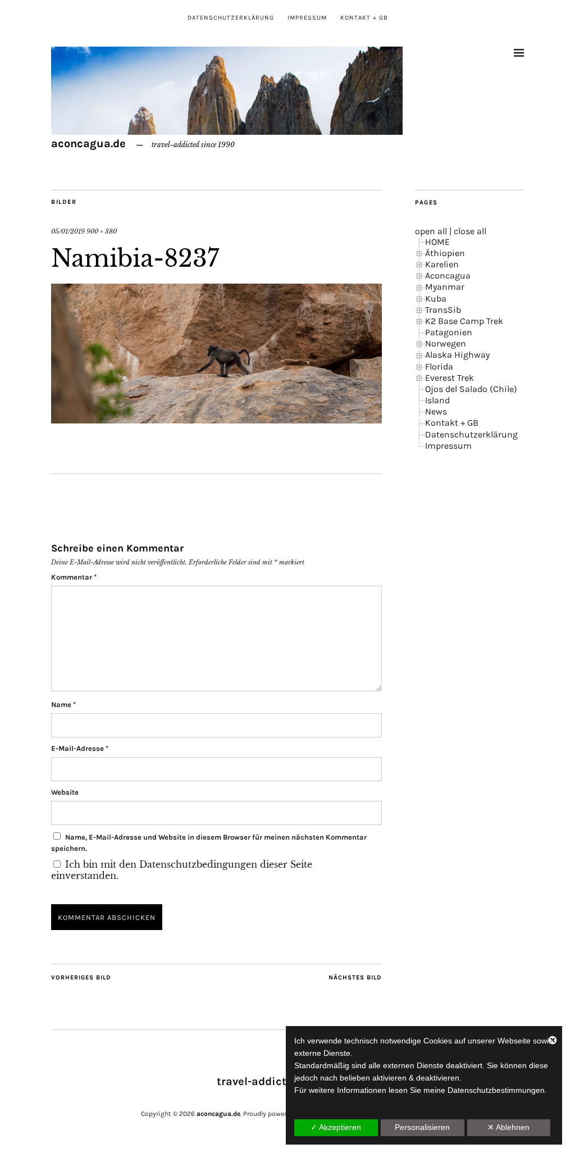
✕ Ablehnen (508, 1127)
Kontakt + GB (364, 17)
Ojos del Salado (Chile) (471, 389)
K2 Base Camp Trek (464, 321)
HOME (437, 241)
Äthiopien (445, 253)
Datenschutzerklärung (231, 17)
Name (63, 704)
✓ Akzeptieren (336, 1127)
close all (470, 231)
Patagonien (448, 332)
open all (431, 231)
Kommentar (74, 577)
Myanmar (444, 286)
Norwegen (445, 343)
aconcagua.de (88, 143)
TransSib (443, 309)
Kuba (435, 298)
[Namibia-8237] (216, 420)
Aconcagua (448, 275)
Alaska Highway (457, 354)
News (436, 411)
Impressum (307, 17)
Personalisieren (422, 1127)
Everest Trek (449, 377)
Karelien (442, 264)
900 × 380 (101, 231)
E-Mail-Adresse (79, 748)
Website (65, 792)
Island (437, 400)
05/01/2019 (68, 231)
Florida (439, 366)
